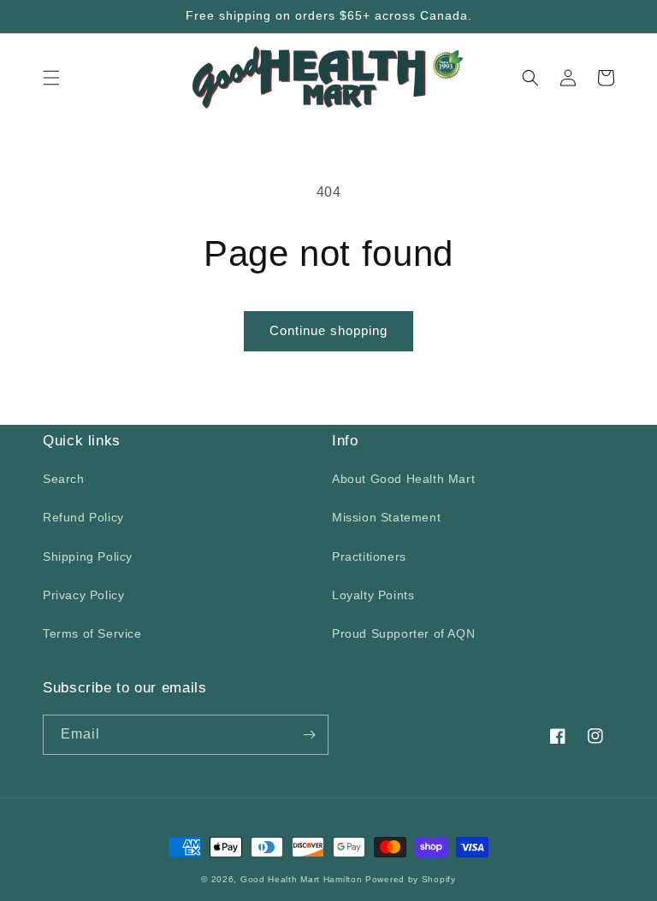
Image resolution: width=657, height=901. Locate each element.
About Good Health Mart (403, 479)
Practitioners (369, 556)
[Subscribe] (309, 735)
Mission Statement (386, 517)
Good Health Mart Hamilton (302, 879)
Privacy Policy (83, 595)
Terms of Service (92, 633)
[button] (51, 78)
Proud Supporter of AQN (403, 633)
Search (64, 479)
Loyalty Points (373, 595)
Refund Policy (83, 517)
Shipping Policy (88, 556)
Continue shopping (328, 330)
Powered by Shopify (410, 879)
